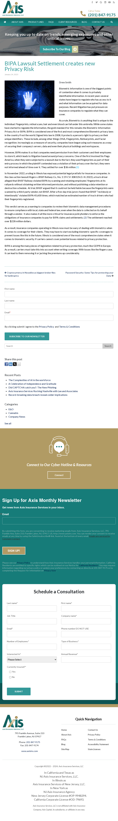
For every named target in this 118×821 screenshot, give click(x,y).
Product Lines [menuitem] (36, 22)
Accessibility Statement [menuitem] (98, 744)
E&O (11, 409)
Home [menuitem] (64, 730)
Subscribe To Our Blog (56, 49)
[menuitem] (5, 22)
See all (8, 423)
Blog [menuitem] (84, 22)
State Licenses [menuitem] (94, 749)
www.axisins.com (29, 751)
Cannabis (13, 412)
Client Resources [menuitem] (67, 22)
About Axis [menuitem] (17, 22)
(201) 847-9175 (102, 14)
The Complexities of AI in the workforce (29, 380)
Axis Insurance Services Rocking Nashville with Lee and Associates (43, 391)
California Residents (88, 565)
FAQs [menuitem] (51, 22)
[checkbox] (59, 675)
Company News (16, 416)
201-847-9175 (33, 742)
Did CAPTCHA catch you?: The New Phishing (32, 387)
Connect (59, 474)
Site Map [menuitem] (65, 749)
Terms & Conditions (69, 326)
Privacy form (50, 570)
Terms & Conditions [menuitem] (97, 739)
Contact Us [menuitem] (98, 22)
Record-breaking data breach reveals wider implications (37, 394)
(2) (85, 217)
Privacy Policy (46, 326)
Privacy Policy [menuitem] (94, 734)
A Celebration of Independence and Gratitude (32, 383)
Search (107, 346)
